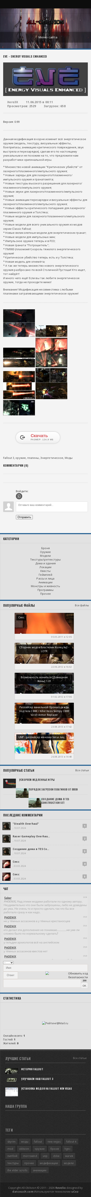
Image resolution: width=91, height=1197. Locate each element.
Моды (69, 458)
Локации (45, 567)
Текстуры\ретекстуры (45, 559)
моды (24, 1141)
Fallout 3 (8, 458)
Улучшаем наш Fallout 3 (37, 1079)
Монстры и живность (45, 586)
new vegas (54, 1141)
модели (69, 1163)
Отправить (24, 517)
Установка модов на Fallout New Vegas (46, 1088)
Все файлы (82, 605)
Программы (45, 590)
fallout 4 (71, 1141)
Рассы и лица (45, 578)
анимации (39, 1170)
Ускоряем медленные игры (37, 779)
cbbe (56, 1156)
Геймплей (45, 575)
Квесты (45, 571)
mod (10, 1149)
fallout (38, 1141)
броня (54, 1149)
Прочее (45, 594)
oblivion (24, 1149)
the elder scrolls (17, 1170)
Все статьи (82, 770)
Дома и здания (45, 563)
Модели (45, 556)
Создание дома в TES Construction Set (55, 800)
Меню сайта (47, 37)
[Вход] (19, 496)
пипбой (12, 1156)
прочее (29, 1163)
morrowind (30, 1156)
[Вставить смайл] (86, 962)
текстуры (13, 1163)
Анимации (46, 582)
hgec (67, 1149)
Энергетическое (51, 458)
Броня (45, 548)
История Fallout (32, 1069)
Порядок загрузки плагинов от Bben (53, 789)
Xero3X (12, 102)
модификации (49, 1163)
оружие (20, 458)
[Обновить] (82, 962)
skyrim (11, 1141)
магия (69, 1156)
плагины (33, 458)
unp (45, 1156)
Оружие (45, 552)
